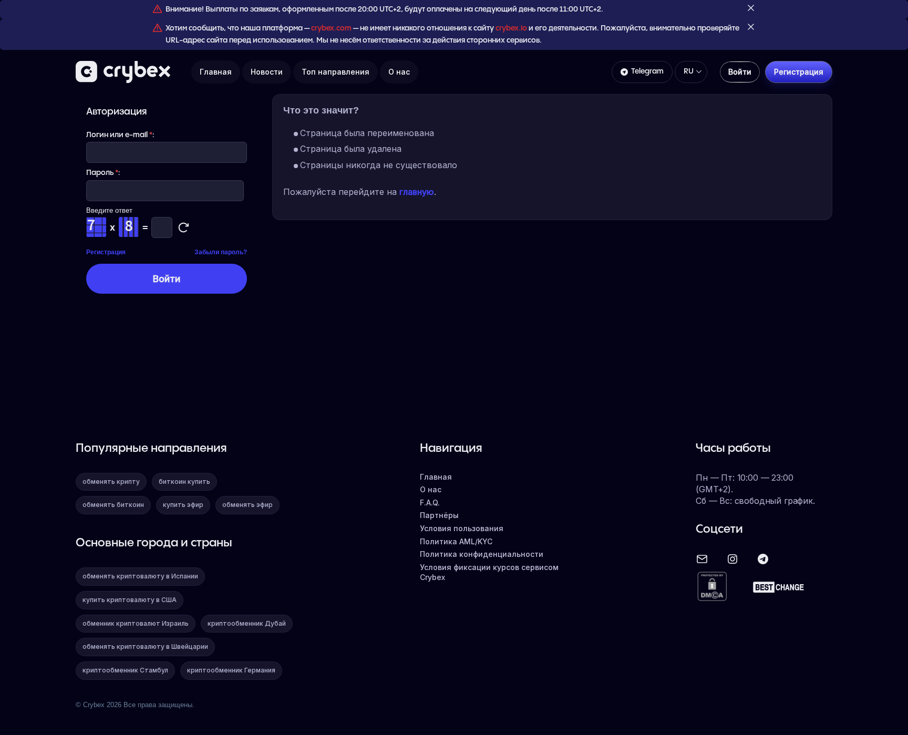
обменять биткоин (113, 505)
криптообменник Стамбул (125, 670)
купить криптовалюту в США (129, 600)
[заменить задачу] (183, 227)
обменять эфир (247, 505)
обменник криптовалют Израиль (135, 623)
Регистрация (106, 252)
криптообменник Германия (231, 670)
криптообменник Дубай (247, 623)
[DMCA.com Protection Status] (712, 587)
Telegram (647, 71)
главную (416, 192)
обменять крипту (111, 481)
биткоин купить (184, 481)
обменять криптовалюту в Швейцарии (145, 646)
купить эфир (183, 505)
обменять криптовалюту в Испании (140, 576)
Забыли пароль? (220, 252)
